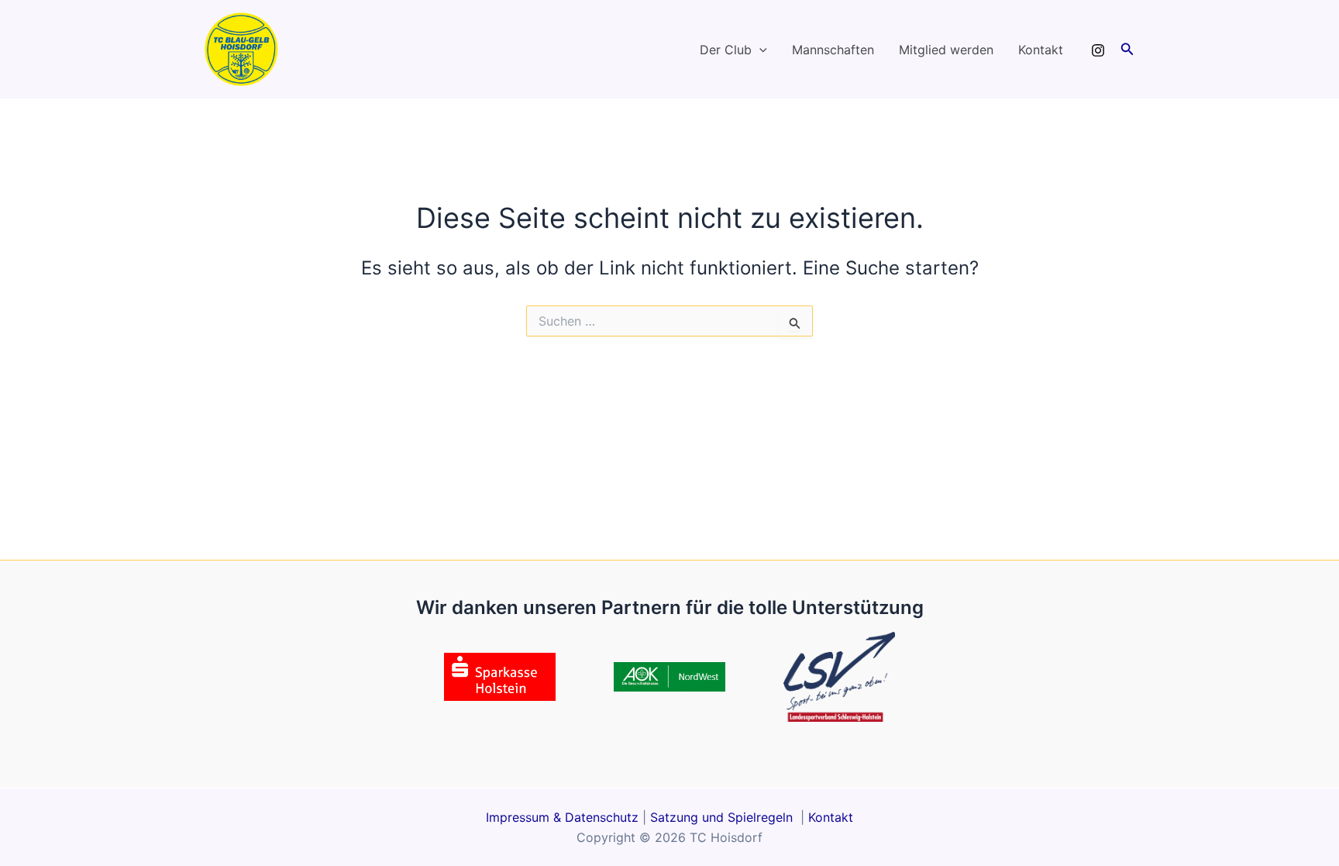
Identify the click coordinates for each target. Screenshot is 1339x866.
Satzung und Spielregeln (723, 817)
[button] (759, 50)
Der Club (726, 49)
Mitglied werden (946, 49)
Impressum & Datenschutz (562, 817)
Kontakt (1040, 49)
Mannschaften (833, 49)
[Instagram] (1098, 50)
